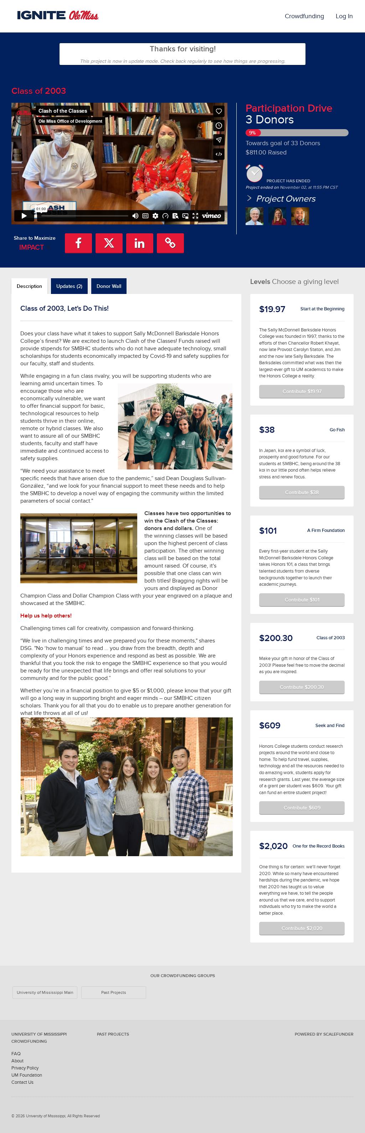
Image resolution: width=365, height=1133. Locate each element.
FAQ (16, 1053)
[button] (78, 243)
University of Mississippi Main (45, 992)
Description (29, 286)
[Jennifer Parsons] (277, 216)
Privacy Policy (24, 1068)
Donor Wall (109, 286)
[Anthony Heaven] (300, 216)
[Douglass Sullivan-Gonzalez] (254, 216)
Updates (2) (69, 286)
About (17, 1060)
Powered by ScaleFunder (324, 1034)
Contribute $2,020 (302, 928)
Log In (344, 16)
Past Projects (113, 992)
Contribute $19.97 (302, 391)
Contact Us (22, 1082)
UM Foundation (26, 1075)
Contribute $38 (302, 492)
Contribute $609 (302, 808)
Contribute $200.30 (302, 687)
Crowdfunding (304, 16)
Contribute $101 (302, 600)
